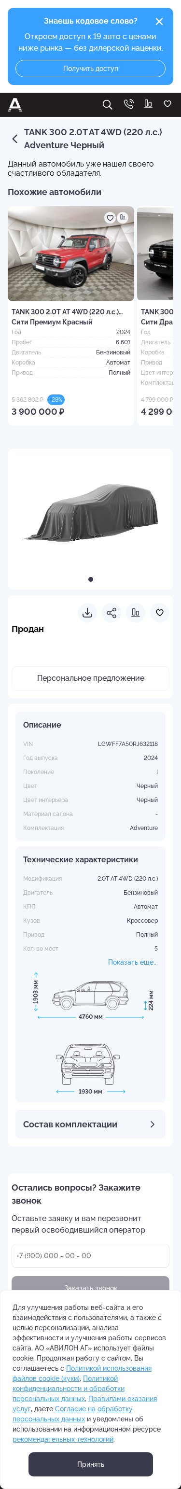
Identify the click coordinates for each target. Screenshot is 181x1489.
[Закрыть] (159, 22)
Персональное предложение (90, 678)
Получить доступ (90, 68)
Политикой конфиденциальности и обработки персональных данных (69, 1389)
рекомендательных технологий (63, 1439)
